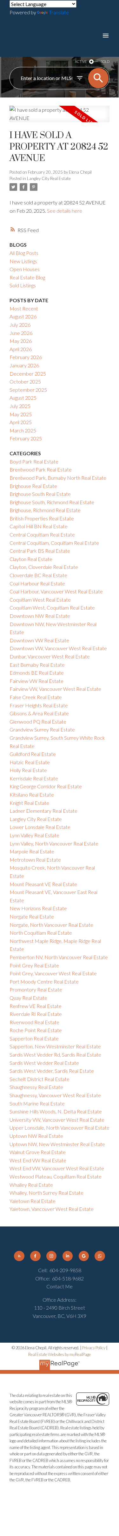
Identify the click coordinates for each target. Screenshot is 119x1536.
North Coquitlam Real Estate (41, 933)
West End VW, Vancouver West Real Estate (57, 1168)
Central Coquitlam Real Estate (42, 534)
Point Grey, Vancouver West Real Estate (53, 973)
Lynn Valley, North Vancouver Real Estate (54, 843)
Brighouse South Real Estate (40, 494)
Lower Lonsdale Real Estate (40, 827)
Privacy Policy (93, 1347)
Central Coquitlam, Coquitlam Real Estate (54, 543)
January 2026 (24, 365)
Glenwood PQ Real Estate (38, 721)
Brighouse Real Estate (33, 486)
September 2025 (28, 390)
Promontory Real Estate (36, 989)
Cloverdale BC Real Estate (38, 575)
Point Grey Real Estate (34, 965)
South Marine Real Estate (37, 1103)
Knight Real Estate (29, 803)
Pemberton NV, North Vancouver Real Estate (59, 957)
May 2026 (21, 341)
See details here (64, 211)
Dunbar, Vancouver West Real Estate (50, 656)
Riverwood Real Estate (34, 1022)
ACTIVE (81, 61)
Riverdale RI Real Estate (36, 1014)
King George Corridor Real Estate (46, 786)
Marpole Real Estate (32, 851)
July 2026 (20, 325)
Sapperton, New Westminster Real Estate (55, 1046)
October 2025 (25, 381)
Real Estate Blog (27, 277)
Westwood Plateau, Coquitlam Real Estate (56, 1176)
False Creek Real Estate (36, 697)
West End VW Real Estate (38, 1160)
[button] (19, 1256)
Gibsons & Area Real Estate (39, 713)
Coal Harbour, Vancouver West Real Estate (56, 591)
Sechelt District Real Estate (39, 1079)
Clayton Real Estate (31, 559)
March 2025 (23, 430)
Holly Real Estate (28, 770)
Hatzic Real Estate (30, 762)
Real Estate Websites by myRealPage (59, 1354)
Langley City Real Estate (49, 178)
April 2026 (21, 349)
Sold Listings (23, 285)
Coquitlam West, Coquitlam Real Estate (52, 607)
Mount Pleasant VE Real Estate (43, 884)
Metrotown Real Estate (35, 860)
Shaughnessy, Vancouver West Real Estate (55, 1095)
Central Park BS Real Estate (40, 551)
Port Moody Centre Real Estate (44, 981)
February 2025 (26, 438)
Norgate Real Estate (32, 916)
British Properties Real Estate (42, 518)
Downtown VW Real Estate (39, 640)
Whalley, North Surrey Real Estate (46, 1193)
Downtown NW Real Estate (40, 616)
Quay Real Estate (28, 998)
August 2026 (23, 316)
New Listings (23, 261)
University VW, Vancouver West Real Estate (57, 1120)
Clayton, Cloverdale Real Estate (44, 567)
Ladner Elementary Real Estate (43, 811)
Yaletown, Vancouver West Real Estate (52, 1209)
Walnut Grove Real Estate (38, 1152)
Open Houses (25, 269)
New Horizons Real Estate (38, 908)
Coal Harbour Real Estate (37, 583)
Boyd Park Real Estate (34, 461)
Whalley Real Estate (31, 1185)
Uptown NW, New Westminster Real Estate (57, 1144)
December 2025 (28, 374)
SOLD (105, 61)
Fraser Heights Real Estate (39, 705)
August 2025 (23, 398)
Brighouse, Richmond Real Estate (45, 510)
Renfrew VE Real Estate (36, 1006)
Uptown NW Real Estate (36, 1136)
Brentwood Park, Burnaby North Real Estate (58, 478)
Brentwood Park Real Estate (41, 469)
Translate (59, 12)
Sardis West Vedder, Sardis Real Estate (52, 1071)
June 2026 (21, 333)
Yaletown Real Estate (33, 1201)
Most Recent (24, 308)
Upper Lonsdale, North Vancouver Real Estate (59, 1128)
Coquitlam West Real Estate (40, 600)
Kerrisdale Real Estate (34, 778)
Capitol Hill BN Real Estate (39, 526)
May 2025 (21, 414)
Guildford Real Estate (33, 754)
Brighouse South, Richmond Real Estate (52, 502)
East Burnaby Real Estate (37, 665)
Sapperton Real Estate (34, 1038)
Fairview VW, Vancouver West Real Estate (55, 689)
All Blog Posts (24, 253)
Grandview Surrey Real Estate (42, 729)
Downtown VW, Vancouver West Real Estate (58, 648)
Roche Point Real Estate (36, 1030)
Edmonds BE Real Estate (37, 673)
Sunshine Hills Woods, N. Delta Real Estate (56, 1111)
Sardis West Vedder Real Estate (44, 1063)
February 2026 (26, 357)
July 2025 (20, 406)
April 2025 (21, 422)
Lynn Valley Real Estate (34, 835)
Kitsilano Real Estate (32, 794)
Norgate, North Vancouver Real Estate (51, 925)
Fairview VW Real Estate (36, 681)
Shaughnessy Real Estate (36, 1087)
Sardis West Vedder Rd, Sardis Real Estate (55, 1055)
